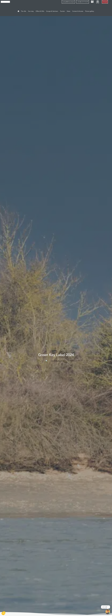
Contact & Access (78, 11)
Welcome (18, 11)
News (69, 11)
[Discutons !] (107, 611)
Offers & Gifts (40, 11)
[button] (3, 613)
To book (105, 2)
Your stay (31, 11)
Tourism (62, 11)
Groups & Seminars (52, 11)
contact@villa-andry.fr (68, 2)
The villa (23, 11)
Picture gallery (89, 11)
